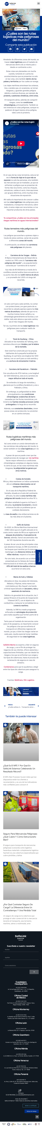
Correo (6, 963)
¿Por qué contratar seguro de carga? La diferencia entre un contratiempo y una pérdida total (19, 907)
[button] (38, 3)
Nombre (6, 947)
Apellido (6, 955)
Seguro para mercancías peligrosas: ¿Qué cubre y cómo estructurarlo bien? (20, 837)
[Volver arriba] (37, 1116)
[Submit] (34, 972)
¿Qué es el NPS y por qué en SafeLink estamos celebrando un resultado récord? (19, 768)
